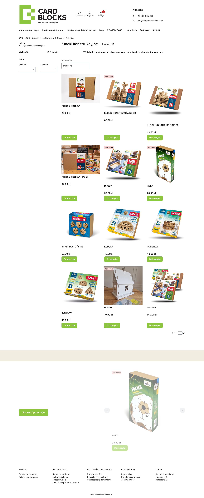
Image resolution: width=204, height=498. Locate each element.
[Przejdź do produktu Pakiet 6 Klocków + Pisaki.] (80, 159)
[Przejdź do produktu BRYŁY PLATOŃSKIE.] (80, 225)
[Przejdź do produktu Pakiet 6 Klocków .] (80, 88)
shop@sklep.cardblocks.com (150, 20)
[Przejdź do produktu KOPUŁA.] (123, 225)
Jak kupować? (127, 480)
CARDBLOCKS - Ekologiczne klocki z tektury (36, 38)
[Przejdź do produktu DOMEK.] (123, 285)
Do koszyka (69, 137)
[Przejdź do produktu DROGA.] (123, 164)
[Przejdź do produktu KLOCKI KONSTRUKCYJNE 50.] (123, 92)
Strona (174, 333)
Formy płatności (94, 474)
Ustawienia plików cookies (65, 482)
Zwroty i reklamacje (27, 474)
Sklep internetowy (101, 494)
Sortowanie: (66, 60)
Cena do (44, 64)
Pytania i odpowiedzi (28, 477)
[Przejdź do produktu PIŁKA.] (166, 164)
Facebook (160, 477)
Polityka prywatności (130, 477)
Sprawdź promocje (33, 412)
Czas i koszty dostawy (97, 477)
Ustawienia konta (60, 477)
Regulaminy (126, 474)
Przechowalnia (59, 480)
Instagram (160, 480)
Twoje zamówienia (61, 474)
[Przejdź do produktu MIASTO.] (166, 285)
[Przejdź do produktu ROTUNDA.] (166, 225)
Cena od (22, 64)
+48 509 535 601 (145, 16)
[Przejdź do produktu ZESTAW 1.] (80, 288)
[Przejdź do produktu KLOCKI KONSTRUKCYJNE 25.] (166, 98)
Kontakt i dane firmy (165, 474)
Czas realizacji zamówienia (99, 480)
